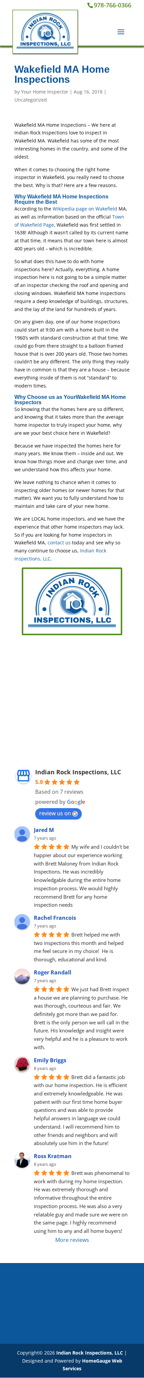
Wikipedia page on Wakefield (84, 208)
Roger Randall (52, 972)
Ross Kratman (53, 1156)
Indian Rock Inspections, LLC (78, 772)
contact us (59, 542)
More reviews (72, 1240)
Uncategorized (30, 100)
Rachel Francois (55, 917)
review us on (55, 813)
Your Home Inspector (44, 91)
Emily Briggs (50, 1060)
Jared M (44, 830)
